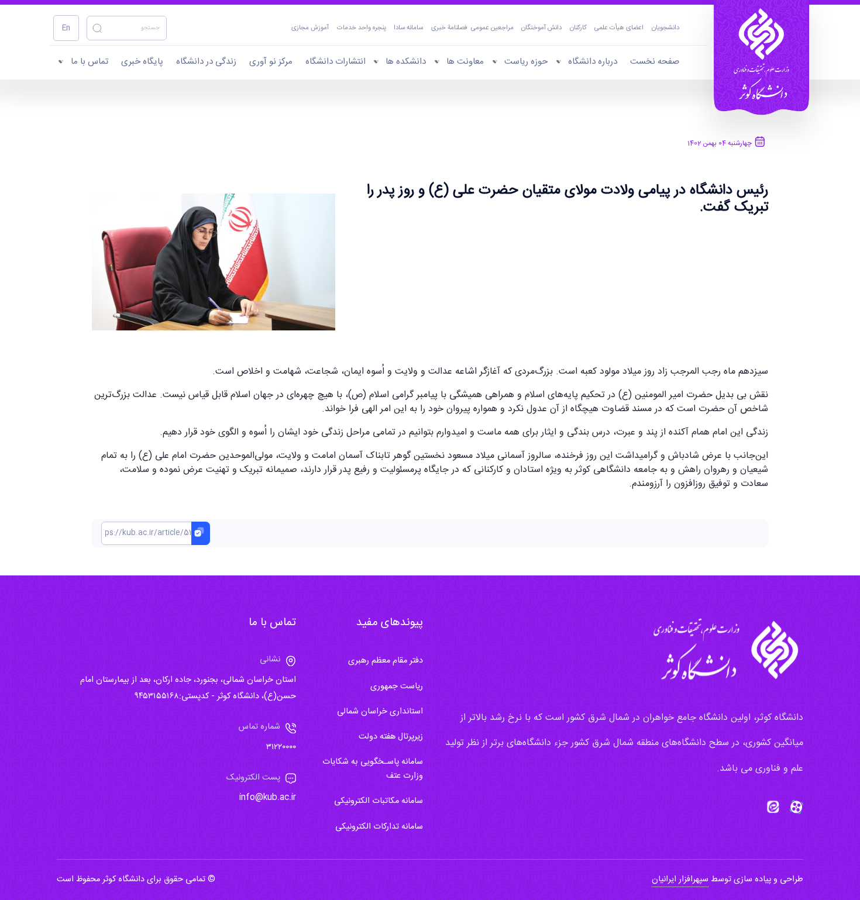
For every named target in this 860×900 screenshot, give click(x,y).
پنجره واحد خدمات (361, 28)
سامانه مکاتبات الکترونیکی (378, 801)
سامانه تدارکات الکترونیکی (379, 827)
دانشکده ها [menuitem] (406, 61)
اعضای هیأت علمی (619, 28)
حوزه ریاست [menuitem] (526, 61)
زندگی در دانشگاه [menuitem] (206, 61)
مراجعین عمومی (492, 28)
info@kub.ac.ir (267, 798)
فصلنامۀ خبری (449, 28)
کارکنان (578, 28)
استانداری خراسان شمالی (380, 712)
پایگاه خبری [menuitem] (142, 61)
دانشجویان (665, 28)
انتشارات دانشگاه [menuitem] (335, 61)
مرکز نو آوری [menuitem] (271, 61)
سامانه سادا (408, 28)
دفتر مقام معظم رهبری (385, 661)
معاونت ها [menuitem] (465, 61)
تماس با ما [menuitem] (89, 61)
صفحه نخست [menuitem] (654, 61)
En (66, 28)
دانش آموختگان (541, 28)
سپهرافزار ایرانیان (680, 880)
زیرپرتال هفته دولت (391, 737)
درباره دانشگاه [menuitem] (592, 61)
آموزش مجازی (310, 28)
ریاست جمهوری (396, 687)
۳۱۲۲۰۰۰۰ (281, 747)
